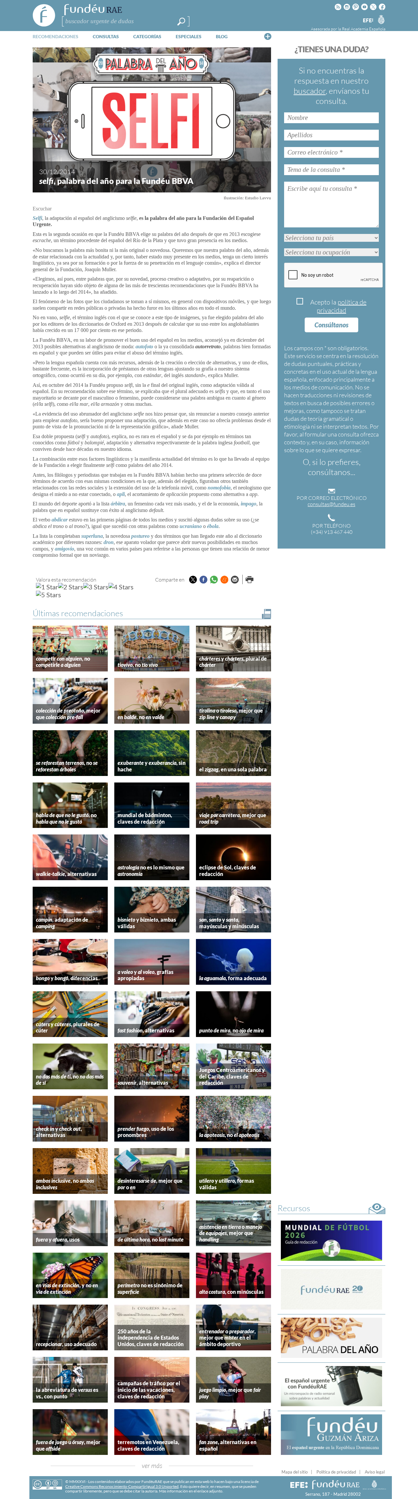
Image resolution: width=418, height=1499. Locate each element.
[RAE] (381, 19)
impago (248, 503)
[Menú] (267, 36)
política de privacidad (341, 306)
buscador (310, 91)
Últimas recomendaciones (78, 613)
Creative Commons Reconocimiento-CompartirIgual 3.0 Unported (122, 1486)
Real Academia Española (363, 28)
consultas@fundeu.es (331, 504)
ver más (152, 1465)
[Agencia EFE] (368, 20)
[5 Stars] (48, 595)
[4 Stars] (121, 587)
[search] (181, 21)
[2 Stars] (70, 587)
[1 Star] (47, 587)
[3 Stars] (95, 587)
